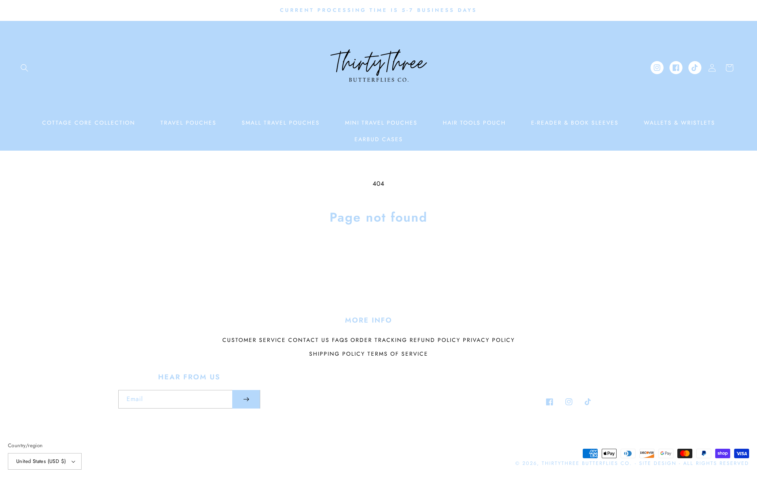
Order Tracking (379, 340)
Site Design (658, 463)
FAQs (340, 340)
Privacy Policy (489, 340)
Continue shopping (378, 257)
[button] (24, 68)
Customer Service (254, 340)
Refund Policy (435, 340)
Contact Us (309, 340)
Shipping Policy (337, 354)
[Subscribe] (246, 399)
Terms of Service (397, 354)
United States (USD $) (41, 461)
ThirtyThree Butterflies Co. (587, 463)
